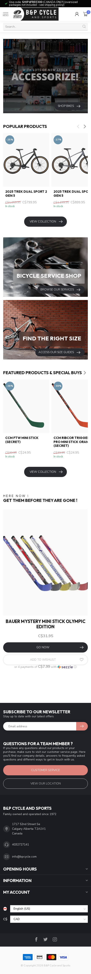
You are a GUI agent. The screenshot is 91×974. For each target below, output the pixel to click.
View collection (43, 221)
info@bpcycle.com (24, 857)
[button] (45, 667)
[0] (85, 14)
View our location (45, 783)
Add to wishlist (43, 660)
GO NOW (42, 647)
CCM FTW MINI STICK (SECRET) (22, 440)
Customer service (45, 770)
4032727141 (20, 844)
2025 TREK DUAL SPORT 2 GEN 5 (26, 193)
